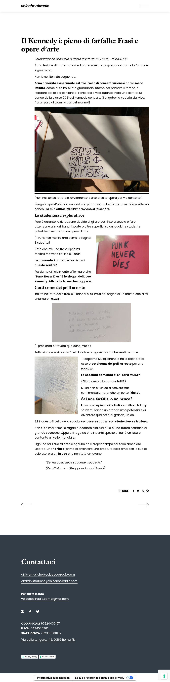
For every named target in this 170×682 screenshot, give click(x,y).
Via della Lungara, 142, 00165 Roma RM (48, 640)
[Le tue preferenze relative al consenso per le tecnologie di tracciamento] (164, 676)
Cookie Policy (48, 657)
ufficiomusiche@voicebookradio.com (48, 575)
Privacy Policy (31, 657)
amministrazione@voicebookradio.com (49, 581)
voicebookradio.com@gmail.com (45, 599)
